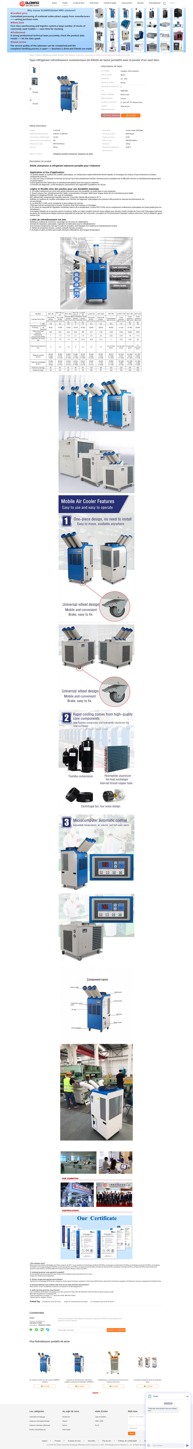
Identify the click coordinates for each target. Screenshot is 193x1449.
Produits (65, 3)
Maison (54, 3)
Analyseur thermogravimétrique (39, 1421)
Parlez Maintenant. (155, 3)
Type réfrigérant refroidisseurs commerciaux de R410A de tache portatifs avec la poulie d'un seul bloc (97, 55)
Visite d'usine (94, 3)
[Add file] (148, 1445)
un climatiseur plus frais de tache (102, 1301)
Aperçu (44, 1441)
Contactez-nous (127, 3)
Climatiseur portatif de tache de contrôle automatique (45, 1381)
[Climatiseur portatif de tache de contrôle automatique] (44, 1362)
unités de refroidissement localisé (75, 1301)
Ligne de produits (100, 1417)
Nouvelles (140, 3)
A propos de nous (74, 1441)
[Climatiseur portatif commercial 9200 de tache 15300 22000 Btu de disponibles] (113, 1362)
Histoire (64, 1421)
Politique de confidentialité (127, 1441)
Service (64, 1425)
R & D (97, 1425)
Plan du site (106, 1441)
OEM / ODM (99, 1421)
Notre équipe (66, 1429)
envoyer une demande (116, 1330)
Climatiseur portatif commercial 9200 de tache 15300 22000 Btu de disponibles (113, 1381)
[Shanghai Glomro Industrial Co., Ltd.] (29, 4)
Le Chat (132, 115)
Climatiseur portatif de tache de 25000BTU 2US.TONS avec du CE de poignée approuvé (147, 1381)
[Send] (187, 1445)
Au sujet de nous (78, 3)
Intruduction (66, 1417)
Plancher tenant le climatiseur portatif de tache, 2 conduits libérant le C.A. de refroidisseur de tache (79, 1381)
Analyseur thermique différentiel (39, 1425)
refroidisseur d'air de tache (51, 1301)
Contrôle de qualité (110, 3)
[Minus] (187, 1396)
